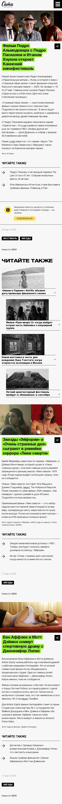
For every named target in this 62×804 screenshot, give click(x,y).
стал (23, 125)
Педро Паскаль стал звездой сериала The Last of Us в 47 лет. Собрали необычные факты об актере (33, 175)
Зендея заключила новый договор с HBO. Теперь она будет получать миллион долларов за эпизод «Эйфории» (32, 546)
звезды (26, 238)
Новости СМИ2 (9, 249)
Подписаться (24, 218)
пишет (26, 487)
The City (7, 4)
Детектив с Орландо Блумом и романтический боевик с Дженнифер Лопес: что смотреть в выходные (34, 748)
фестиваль (10, 238)
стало (12, 141)
